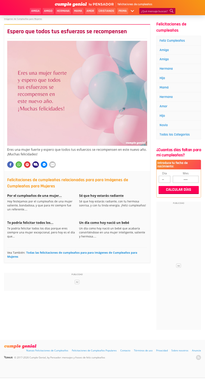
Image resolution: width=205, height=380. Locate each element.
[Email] (52, 164)
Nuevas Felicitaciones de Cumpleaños (47, 350)
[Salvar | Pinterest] (27, 164)
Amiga (35, 11)
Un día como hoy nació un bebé (104, 222)
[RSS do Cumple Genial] (198, 357)
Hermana (63, 11)
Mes (186, 173)
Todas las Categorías (175, 134)
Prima (123, 11)
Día (164, 173)
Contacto (125, 350)
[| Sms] (35, 164)
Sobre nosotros (179, 350)
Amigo (48, 11)
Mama (78, 11)
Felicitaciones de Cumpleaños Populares (94, 350)
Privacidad (162, 350)
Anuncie (196, 350)
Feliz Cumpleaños (172, 40)
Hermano (166, 96)
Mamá (164, 87)
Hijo (162, 115)
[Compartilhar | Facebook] (10, 164)
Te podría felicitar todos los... (30, 222)
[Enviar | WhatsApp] (19, 164)
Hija (162, 78)
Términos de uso (143, 350)
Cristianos (106, 11)
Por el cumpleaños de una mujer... (34, 195)
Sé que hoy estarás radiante (101, 195)
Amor (90, 11)
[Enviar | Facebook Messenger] (44, 164)
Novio (164, 125)
